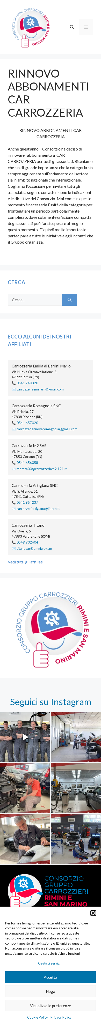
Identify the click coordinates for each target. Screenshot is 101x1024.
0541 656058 (27, 463)
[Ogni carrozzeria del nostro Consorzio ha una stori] (76, 788)
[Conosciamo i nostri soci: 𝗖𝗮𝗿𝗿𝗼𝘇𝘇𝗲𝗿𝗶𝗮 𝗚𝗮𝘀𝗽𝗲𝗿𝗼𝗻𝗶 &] (25, 737)
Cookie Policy (37, 1017)
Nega (50, 991)
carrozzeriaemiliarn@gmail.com (40, 389)
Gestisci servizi (49, 963)
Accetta (50, 977)
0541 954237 (27, 502)
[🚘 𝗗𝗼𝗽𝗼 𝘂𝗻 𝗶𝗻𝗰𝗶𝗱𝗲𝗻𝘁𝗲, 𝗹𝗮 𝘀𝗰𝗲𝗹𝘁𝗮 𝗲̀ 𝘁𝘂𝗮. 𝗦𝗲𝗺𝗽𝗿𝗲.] (25, 788)
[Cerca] (69, 300)
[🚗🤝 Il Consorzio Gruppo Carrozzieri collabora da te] (76, 839)
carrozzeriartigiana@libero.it (38, 509)
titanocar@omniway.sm (34, 548)
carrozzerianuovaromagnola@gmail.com (47, 429)
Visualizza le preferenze (50, 1005)
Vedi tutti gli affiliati (25, 561)
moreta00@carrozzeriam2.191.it (42, 469)
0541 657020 (27, 423)
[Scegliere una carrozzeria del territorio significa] (76, 737)
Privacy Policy (61, 1017)
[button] (93, 913)
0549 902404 (27, 542)
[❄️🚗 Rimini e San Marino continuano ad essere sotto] (25, 839)
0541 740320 (27, 383)
